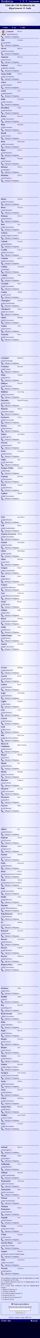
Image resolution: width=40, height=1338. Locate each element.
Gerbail (4, 542)
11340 (3, 670)
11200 (3, 127)
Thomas (4, 1198)
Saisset (3, 1056)
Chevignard (5, 309)
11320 (3, 462)
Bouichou (4, 175)
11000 (3, 51)
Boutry (3, 199)
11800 (3, 579)
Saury (3, 1090)
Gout (3, 576)
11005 (3, 1184)
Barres (3, 116)
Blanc (3, 158)
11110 (3, 60)
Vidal (3, 1260)
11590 (3, 545)
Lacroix (4, 668)
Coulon (4, 326)
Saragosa (4, 1073)
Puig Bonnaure (7, 914)
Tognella (4, 1218)
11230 (3, 800)
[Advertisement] (20, 19)
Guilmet (4, 610)
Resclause (4, 988)
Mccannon (5, 797)
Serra (3, 1124)
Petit (2, 888)
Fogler (3, 460)
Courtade (4, 334)
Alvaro (3, 48)
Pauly (3, 863)
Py (2, 922)
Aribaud (4, 65)
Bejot (3, 125)
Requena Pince (6, 965)
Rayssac (4, 939)
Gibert (3, 551)
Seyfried (4, 1147)
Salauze (4, 1064)
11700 (3, 554)
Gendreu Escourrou (8, 534)
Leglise (3, 701)
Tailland (4, 1173)
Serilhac (4, 1115)
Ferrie (3, 451)
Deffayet (4, 383)
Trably (3, 1234)
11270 (3, 178)
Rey (2, 1005)
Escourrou (5, 417)
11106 (3, 1212)
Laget (3, 693)
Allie (2, 40)
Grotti (3, 602)
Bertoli (3, 133)
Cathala (4, 267)
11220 (3, 361)
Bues (3, 224)
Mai (2, 735)
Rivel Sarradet (6, 1014)
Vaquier (4, 1251)
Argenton (4, 57)
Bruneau (4, 216)
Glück (3, 559)
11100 (9, 34)
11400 (3, 303)
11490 (3, 738)
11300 (3, 102)
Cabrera (4, 233)
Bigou (3, 150)
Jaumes (4, 644)
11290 (3, 1167)
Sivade (3, 1156)
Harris (3, 619)
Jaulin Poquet (6, 635)
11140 (3, 562)
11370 (3, 295)
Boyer (3, 207)
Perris (3, 871)
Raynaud (4, 931)
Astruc (3, 82)
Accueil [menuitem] (34, 1321)
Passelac (4, 855)
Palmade (4, 838)
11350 (3, 1109)
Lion (3, 710)
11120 (3, 43)
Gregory (4, 585)
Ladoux (4, 684)
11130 (3, 170)
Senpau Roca (6, 1107)
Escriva (4, 426)
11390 (3, 621)
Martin (3, 763)
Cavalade (4, 284)
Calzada (4, 241)
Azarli (3, 91)
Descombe (5, 400)
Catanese (4, 258)
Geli (2, 525)
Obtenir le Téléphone (12, 37)
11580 (3, 1246)
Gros (3, 593)
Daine (3, 375)
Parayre (4, 846)
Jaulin (3, 627)
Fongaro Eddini (7, 468)
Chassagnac (5, 301)
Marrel (3, 755)
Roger (3, 1031)
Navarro (4, 806)
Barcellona (5, 108)
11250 (3, 630)
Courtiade (5, 358)
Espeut (3, 434)
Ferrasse (4, 443)
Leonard (10, 31)
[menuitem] (5, 27)
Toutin (3, 1226)
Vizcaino (4, 1268)
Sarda (3, 1081)
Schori (3, 1098)
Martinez (4, 780)
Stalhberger (5, 1164)
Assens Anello (6, 74)
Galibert (4, 493)
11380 (3, 68)
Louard (4, 718)
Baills (3, 99)
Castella (4, 250)
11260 (3, 999)
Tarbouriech (5, 1181)
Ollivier (4, 829)
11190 (3, 1008)
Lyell (3, 727)
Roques (4, 1039)
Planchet (4, 905)
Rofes (3, 1022)
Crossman (5, 366)
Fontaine (4, 476)
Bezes (3, 142)
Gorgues (4, 568)
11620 (3, 908)
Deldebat (4, 392)
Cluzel (3, 318)
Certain (4, 292)
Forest (3, 485)
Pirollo (3, 897)
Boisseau (4, 167)
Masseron (4, 789)
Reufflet (4, 997)
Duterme (4, 409)
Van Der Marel (6, 1243)
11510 (3, 403)
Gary (3, 517)
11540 (3, 874)
